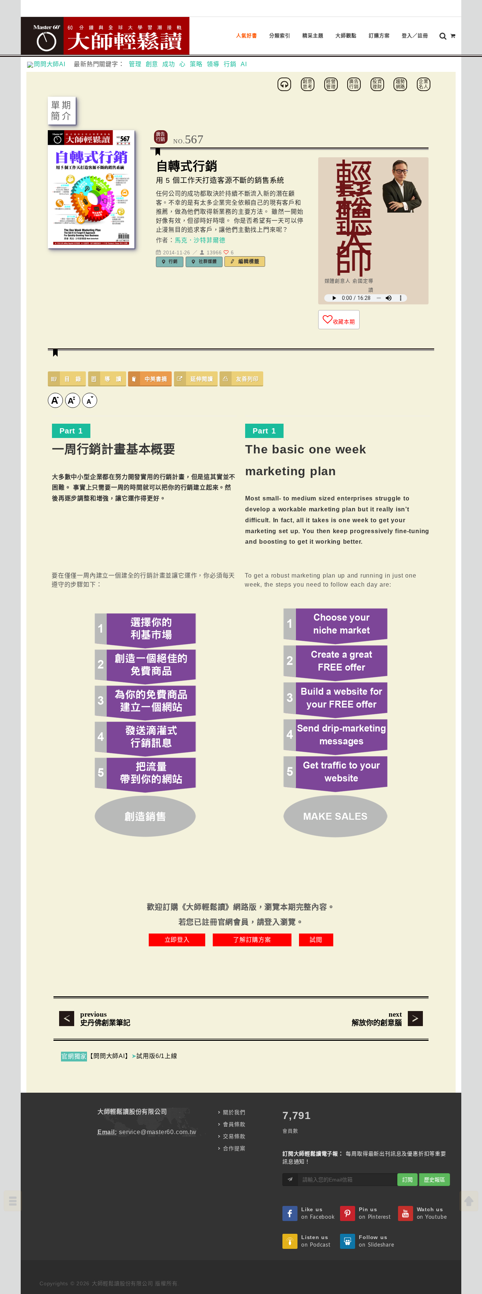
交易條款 (234, 1136)
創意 (152, 64)
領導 (213, 64)
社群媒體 (207, 261)
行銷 (230, 64)
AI (244, 64)
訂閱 (407, 1180)
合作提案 (234, 1148)
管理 (135, 64)
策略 (196, 64)
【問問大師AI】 (109, 1056)
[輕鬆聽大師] (285, 84)
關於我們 (234, 1112)
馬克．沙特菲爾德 (200, 240)
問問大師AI (53, 64)
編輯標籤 (247, 261)
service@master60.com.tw (157, 1132)
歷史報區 (434, 1180)
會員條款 (234, 1124)
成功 (168, 64)
